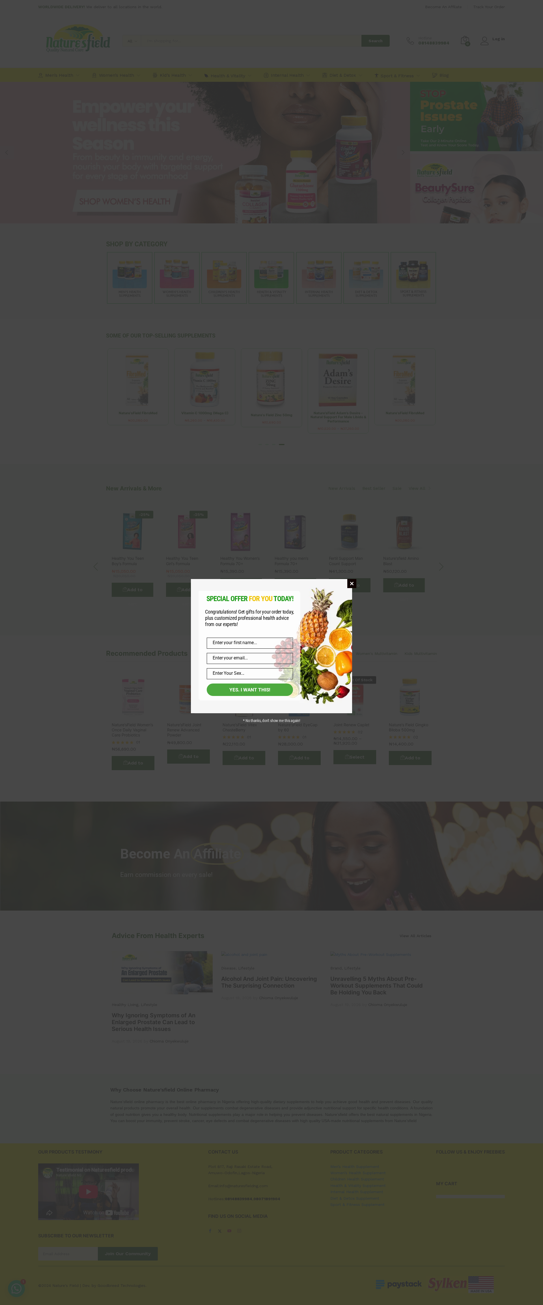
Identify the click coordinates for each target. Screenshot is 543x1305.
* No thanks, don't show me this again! (271, 720)
